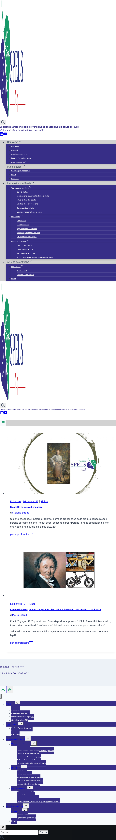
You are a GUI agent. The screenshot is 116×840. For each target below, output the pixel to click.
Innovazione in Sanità (15, 739)
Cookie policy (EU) (18, 162)
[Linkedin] (1, 135)
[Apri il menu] (3, 423)
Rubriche (15, 179)
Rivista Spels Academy (20, 171)
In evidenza (16, 811)
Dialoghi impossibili (24, 245)
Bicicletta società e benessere (26, 507)
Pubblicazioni (12, 725)
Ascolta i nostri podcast (26, 253)
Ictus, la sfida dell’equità (26, 200)
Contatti (14, 150)
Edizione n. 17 (30, 501)
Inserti (13, 175)
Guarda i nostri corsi (25, 249)
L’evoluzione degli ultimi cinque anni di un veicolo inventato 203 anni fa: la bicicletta (55, 609)
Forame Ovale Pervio (25, 275)
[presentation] (61, 464)
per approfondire (21, 534)
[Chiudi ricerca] (3, 827)
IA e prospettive (23, 224)
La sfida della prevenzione (27, 204)
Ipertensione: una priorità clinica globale (33, 196)
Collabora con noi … (19, 154)
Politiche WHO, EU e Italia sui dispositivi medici (35, 257)
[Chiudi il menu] (1, 696)
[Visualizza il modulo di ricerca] (3, 122)
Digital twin (21, 221)
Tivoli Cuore (22, 270)
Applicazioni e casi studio (27, 229)
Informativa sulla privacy (21, 158)
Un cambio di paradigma (26, 237)
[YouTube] (5, 135)
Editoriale (15, 501)
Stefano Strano (20, 512)
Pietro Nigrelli (19, 615)
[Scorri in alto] (3, 690)
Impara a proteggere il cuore (28, 233)
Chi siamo (15, 146)
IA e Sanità (16, 768)
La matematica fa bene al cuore (29, 212)
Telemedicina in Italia (25, 208)
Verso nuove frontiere (21, 744)
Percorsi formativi (19, 789)
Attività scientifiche (14, 806)
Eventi (13, 279)
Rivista (44, 501)
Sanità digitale (22, 192)
